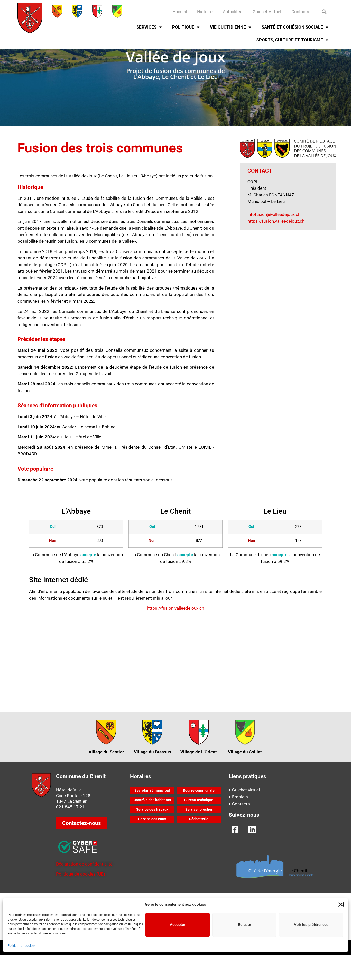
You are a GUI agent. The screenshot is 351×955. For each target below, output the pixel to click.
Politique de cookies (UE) (80, 874)
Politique (183, 27)
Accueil (180, 11)
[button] (340, 904)
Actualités (232, 11)
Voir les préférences (311, 924)
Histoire (205, 11)
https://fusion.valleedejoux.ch (275, 221)
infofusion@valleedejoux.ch (273, 214)
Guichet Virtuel (267, 11)
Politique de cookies (21, 946)
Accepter (177, 924)
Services (146, 27)
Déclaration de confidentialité (84, 864)
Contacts (300, 11)
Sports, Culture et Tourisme (289, 39)
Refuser (244, 924)
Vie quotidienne (228, 27)
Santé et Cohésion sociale (292, 27)
